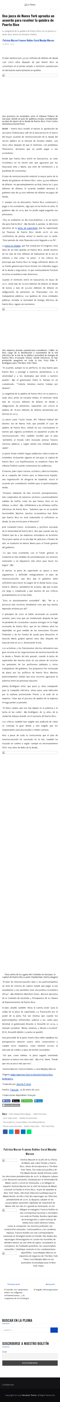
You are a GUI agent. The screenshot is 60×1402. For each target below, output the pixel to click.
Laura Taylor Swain (10, 1117)
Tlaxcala (14, 1089)
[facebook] (5, 1131)
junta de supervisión (28, 228)
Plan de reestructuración (12, 1126)
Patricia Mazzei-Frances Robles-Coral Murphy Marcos (28, 40)
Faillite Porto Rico (39, 1113)
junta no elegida (13, 245)
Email (4, 1352)
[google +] (17, 1131)
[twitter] (11, 1131)
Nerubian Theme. (30, 1395)
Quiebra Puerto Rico (31, 1126)
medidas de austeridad (28, 1117)
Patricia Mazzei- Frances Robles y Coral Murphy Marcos (24, 1122)
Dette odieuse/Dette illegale (20, 1113)
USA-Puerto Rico (48, 1126)
